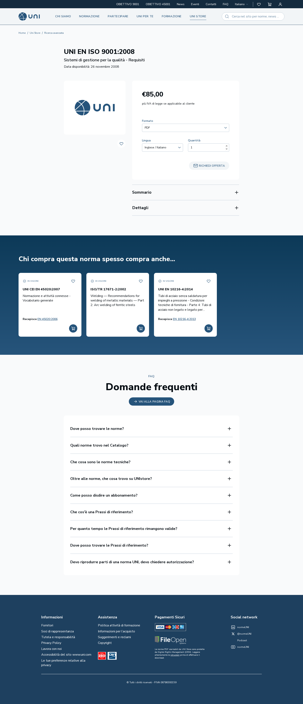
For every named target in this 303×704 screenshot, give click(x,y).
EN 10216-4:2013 (184, 319)
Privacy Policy (51, 643)
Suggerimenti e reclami (114, 637)
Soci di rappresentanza (57, 631)
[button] (259, 4)
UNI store (198, 16)
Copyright (105, 643)
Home (22, 33)
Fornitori (47, 625)
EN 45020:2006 (48, 319)
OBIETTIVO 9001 (127, 4)
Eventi (195, 4)
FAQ (225, 4)
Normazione (89, 16)
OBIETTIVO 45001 (158, 4)
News (180, 4)
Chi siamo (63, 16)
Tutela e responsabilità (58, 637)
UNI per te (145, 16)
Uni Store (35, 33)
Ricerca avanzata (54, 33)
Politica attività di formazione (119, 625)
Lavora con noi (51, 649)
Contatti (211, 4)
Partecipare (118, 16)
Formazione (172, 16)
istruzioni (175, 655)
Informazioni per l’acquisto (116, 631)
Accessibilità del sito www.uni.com (66, 654)
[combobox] (242, 4)
